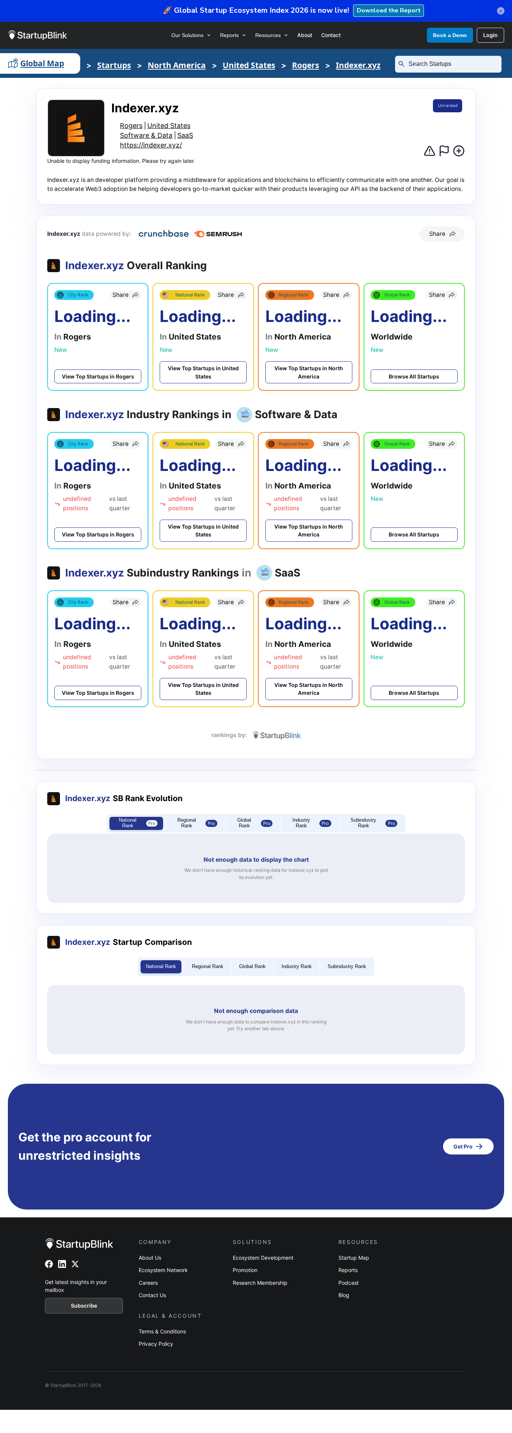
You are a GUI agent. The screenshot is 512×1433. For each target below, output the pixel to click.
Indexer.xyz (358, 65)
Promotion (245, 1270)
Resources (268, 35)
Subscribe (84, 1305)
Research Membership (260, 1283)
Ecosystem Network (163, 1270)
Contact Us (152, 1295)
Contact (331, 35)
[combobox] (451, 64)
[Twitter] (75, 1264)
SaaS (185, 135)
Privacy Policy (156, 1344)
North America (177, 65)
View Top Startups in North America (308, 372)
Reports (229, 35)
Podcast (348, 1283)
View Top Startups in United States (203, 372)
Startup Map (353, 1257)
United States (249, 65)
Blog (343, 1295)
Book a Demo (450, 35)
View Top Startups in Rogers (98, 376)
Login (490, 35)
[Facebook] (49, 1264)
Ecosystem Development (263, 1257)
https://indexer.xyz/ (151, 145)
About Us (150, 1257)
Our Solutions (187, 35)
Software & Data (146, 135)
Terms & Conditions (162, 1331)
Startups (114, 65)
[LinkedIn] (62, 1264)
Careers (148, 1283)
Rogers (305, 65)
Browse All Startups (414, 376)
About (304, 35)
